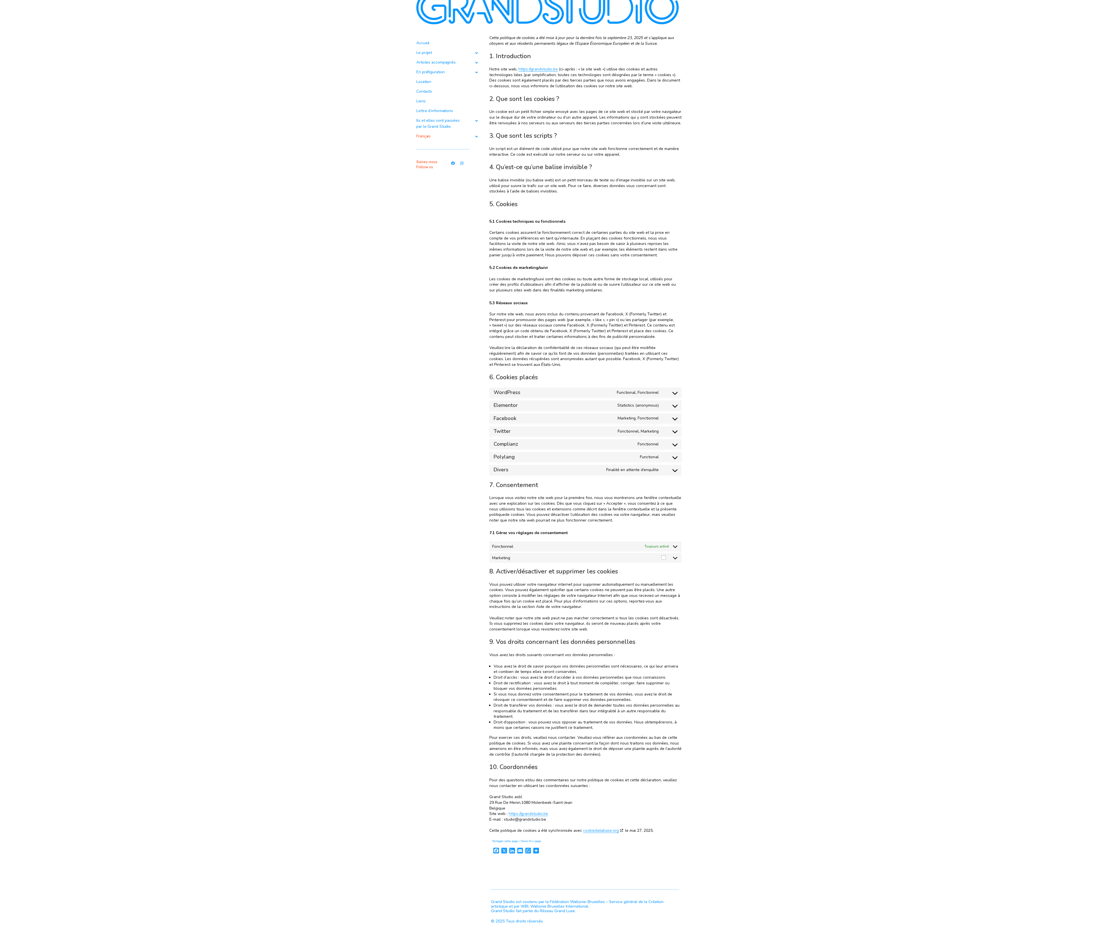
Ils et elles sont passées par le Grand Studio (438, 123)
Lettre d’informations (434, 110)
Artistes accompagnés (436, 62)
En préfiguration (430, 72)
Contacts (424, 91)
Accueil (422, 43)
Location (423, 81)
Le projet (424, 52)
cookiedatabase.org (601, 830)
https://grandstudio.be (538, 69)
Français (423, 136)
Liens (421, 101)
